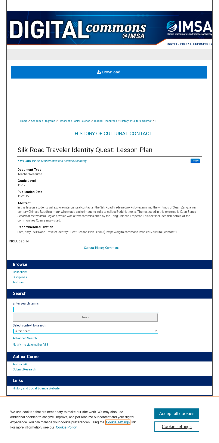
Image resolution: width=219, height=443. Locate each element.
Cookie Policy (66, 427)
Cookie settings (118, 422)
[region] (109, 419)
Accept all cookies (176, 413)
